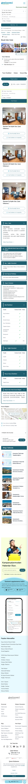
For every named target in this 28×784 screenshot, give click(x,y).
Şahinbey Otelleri (6, 34)
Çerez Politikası (4, 728)
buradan (23, 765)
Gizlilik (2, 713)
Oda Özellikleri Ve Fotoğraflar (15, 137)
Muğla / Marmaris (5, 678)
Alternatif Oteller (5, 671)
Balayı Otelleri (5, 673)
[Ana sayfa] (7, 3)
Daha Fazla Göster (8, 242)
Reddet (14, 770)
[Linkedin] (17, 746)
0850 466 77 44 (14, 781)
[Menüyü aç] (24, 3)
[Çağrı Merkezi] (9, 753)
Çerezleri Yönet (14, 773)
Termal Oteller (5, 688)
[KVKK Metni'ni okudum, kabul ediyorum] (3, 574)
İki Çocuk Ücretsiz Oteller (7, 675)
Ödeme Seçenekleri (6, 726)
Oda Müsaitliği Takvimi (15, 133)
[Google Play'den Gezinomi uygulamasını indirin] (20, 589)
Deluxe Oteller (5, 691)
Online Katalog (18, 730)
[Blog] (24, 746)
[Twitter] (10, 746)
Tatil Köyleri (4, 668)
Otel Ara (12, 25)
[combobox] (12, 12)
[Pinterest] (20, 746)
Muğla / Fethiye (5, 686)
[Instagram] (7, 746)
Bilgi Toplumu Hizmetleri (7, 733)
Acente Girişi (18, 728)
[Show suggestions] (23, 11)
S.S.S (2, 711)
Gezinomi (3, 32)
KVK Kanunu (4, 716)
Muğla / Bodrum (5, 664)
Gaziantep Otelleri (16, 32)
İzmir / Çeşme (4, 682)
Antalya (3, 657)
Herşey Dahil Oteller (6, 662)
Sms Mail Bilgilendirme (6, 739)
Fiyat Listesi (14, 79)
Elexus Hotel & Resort (7, 649)
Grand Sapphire (5, 651)
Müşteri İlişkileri (18, 717)
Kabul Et (14, 776)
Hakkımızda (4, 707)
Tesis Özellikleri (6, 73)
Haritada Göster (15, 414)
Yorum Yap (21, 440)
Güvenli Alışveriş (19, 707)
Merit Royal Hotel (5, 646)
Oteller (8, 32)
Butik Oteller (4, 684)
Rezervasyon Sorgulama (21, 726)
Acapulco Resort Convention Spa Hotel (11, 644)
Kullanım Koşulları (5, 730)
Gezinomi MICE (18, 719)
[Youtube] (14, 746)
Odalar (16, 73)
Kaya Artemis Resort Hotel (8, 642)
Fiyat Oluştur (14, 101)
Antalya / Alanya (5, 660)
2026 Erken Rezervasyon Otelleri (9, 655)
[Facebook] (4, 746)
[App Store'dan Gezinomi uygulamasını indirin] (9, 589)
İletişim (3, 709)
